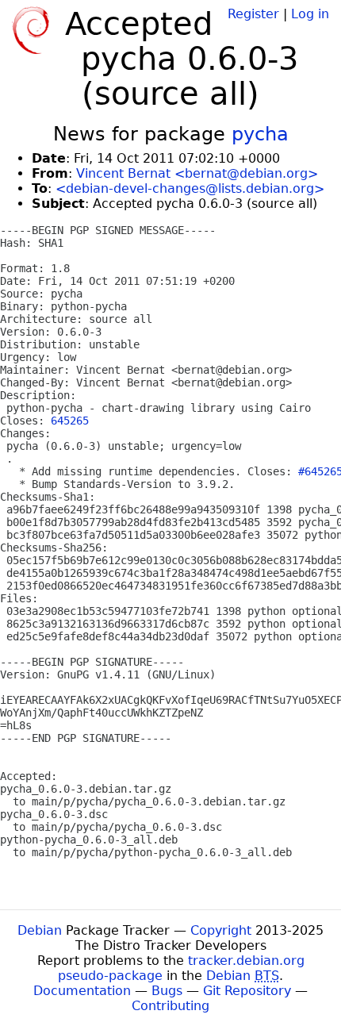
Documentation (82, 990)
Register (253, 13)
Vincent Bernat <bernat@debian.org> (197, 173)
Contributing (170, 1005)
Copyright (220, 930)
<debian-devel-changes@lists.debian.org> (190, 188)
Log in (310, 13)
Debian (39, 930)
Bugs (166, 990)
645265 (70, 420)
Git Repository (247, 990)
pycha (260, 134)
